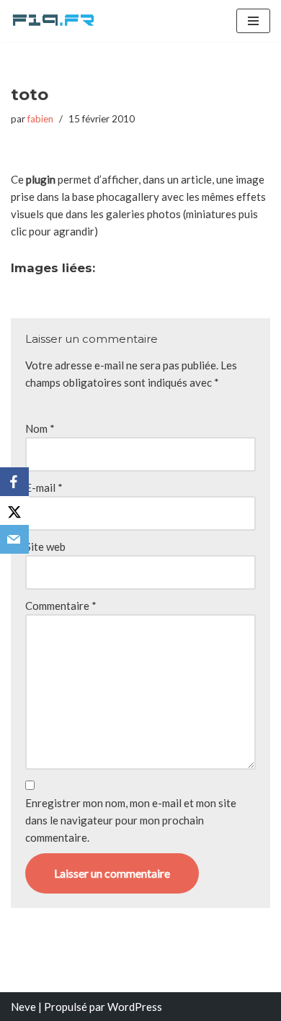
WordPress (134, 1006)
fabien (40, 119)
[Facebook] (14, 481)
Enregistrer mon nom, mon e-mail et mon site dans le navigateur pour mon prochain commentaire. (130, 820)
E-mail (44, 487)
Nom (40, 428)
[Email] (14, 539)
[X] (14, 510)
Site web (45, 546)
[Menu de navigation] (253, 21)
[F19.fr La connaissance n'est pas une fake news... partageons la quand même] (54, 21)
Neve (23, 1006)
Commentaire (61, 605)
